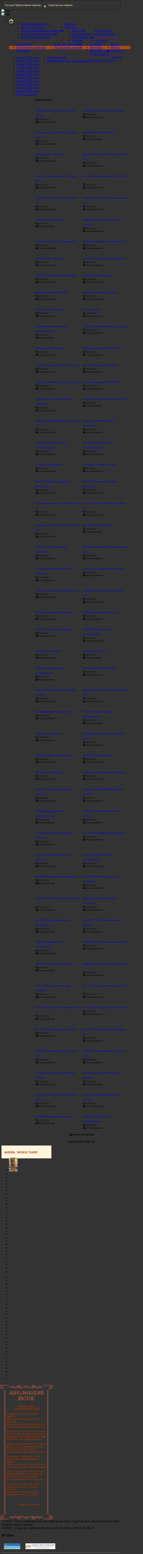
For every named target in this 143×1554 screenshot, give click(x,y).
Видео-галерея (26, 94)
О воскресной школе (68, 44)
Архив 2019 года (27, 71)
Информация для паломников (67, 60)
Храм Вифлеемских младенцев (42, 30)
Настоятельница (83, 37)
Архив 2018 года (27, 67)
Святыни (70, 27)
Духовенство (103, 30)
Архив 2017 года (27, 64)
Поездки (116, 50)
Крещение (23, 50)
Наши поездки (56, 57)
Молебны (96, 47)
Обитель (70, 24)
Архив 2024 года (27, 87)
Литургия (96, 44)
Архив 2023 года (27, 84)
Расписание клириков (31, 47)
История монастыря (35, 24)
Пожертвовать (100, 54)
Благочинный (81, 34)
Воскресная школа (107, 37)
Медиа (115, 47)
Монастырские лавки (35, 37)
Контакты (101, 40)
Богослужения (105, 34)
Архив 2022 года (27, 81)
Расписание (24, 44)
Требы (115, 44)
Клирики (77, 40)
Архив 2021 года (27, 77)
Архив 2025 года (27, 91)
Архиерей (78, 30)
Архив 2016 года (27, 60)
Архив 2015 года (27, 57)
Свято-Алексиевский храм (39, 34)
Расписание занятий (68, 47)
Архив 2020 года (27, 74)
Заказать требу (100, 50)
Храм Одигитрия (32, 27)
